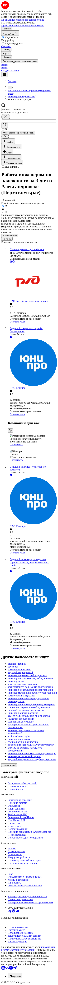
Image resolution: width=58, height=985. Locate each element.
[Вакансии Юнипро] (32, 363)
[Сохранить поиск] (4, 125)
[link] (6, 57)
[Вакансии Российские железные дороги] (32, 281)
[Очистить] (5, 116)
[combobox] (16, 109)
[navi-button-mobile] (4, 74)
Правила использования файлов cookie (22, 25)
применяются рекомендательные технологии (28, 948)
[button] (4, 64)
